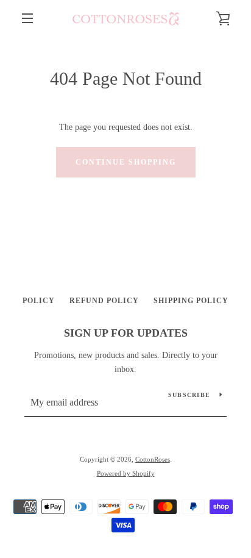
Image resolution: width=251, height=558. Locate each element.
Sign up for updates (126, 333)
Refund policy (104, 300)
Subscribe (189, 395)
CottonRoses (152, 459)
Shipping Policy (191, 300)
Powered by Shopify (126, 473)
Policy (39, 300)
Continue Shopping (126, 162)
